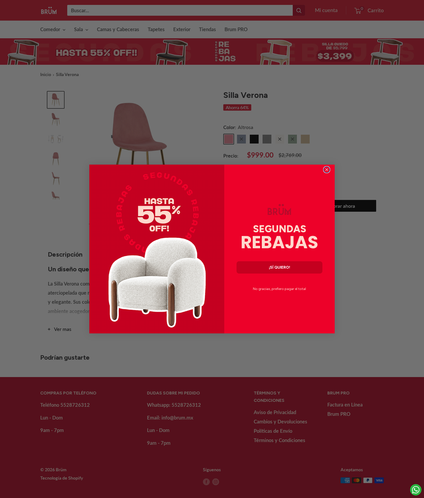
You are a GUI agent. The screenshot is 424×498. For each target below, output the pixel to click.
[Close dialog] (327, 170)
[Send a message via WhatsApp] (416, 490)
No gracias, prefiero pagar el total (279, 289)
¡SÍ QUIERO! (279, 267)
